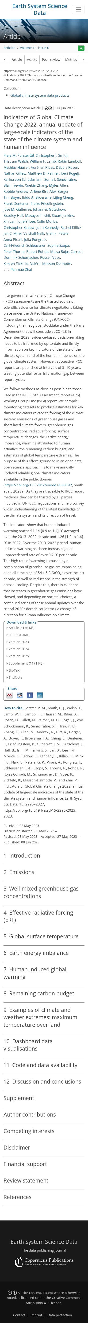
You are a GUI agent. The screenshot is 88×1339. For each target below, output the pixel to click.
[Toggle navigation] (78, 9)
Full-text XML (19, 635)
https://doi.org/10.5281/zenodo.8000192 (38, 485)
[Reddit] (19, 695)
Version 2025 (19, 656)
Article (17, 60)
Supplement (18, 663)
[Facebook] (30, 695)
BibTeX (14, 670)
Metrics (71, 60)
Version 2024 (19, 649)
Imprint (36, 1315)
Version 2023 (19, 642)
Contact (19, 1315)
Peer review (51, 60)
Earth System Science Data (39, 9)
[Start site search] (81, 48)
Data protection (60, 1315)
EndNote (15, 677)
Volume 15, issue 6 (34, 48)
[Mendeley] (9, 695)
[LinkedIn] (40, 695)
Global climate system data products (39, 95)
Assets (32, 60)
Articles (9, 48)
